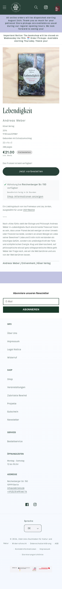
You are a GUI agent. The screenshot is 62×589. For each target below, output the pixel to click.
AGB (57, 544)
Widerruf (12, 357)
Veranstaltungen (16, 387)
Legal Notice (14, 349)
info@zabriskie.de (15, 488)
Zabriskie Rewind (17, 395)
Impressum (13, 341)
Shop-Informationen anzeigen (25, 196)
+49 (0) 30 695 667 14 (17, 491)
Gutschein (12, 411)
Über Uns (12, 333)
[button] (5, 7)
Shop (10, 379)
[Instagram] (46, 7)
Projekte (11, 403)
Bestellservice (15, 441)
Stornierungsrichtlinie (32, 555)
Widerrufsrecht (19, 544)
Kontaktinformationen (25, 549)
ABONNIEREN (31, 309)
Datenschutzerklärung (40, 544)
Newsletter (13, 419)
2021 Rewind (29, 210)
